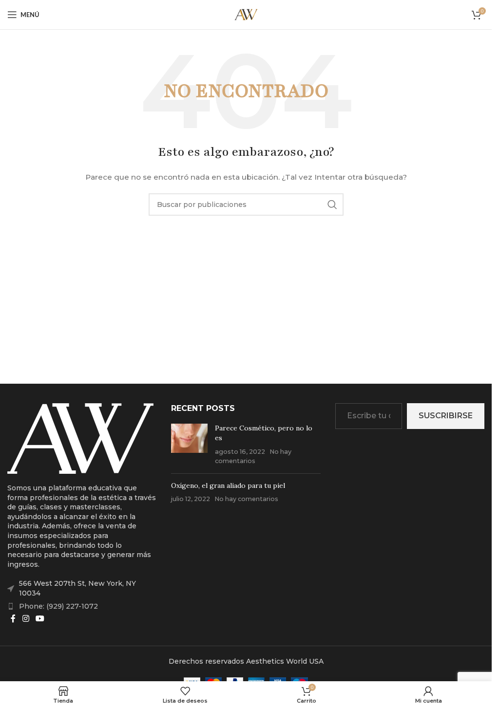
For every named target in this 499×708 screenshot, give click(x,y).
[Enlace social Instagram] (25, 618)
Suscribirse (446, 415)
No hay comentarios (246, 499)
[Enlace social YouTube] (39, 618)
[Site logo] (246, 14)
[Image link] (80, 437)
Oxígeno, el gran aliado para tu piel (228, 485)
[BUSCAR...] (332, 204)
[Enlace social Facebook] (13, 618)
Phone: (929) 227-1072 (58, 606)
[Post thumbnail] (189, 445)
